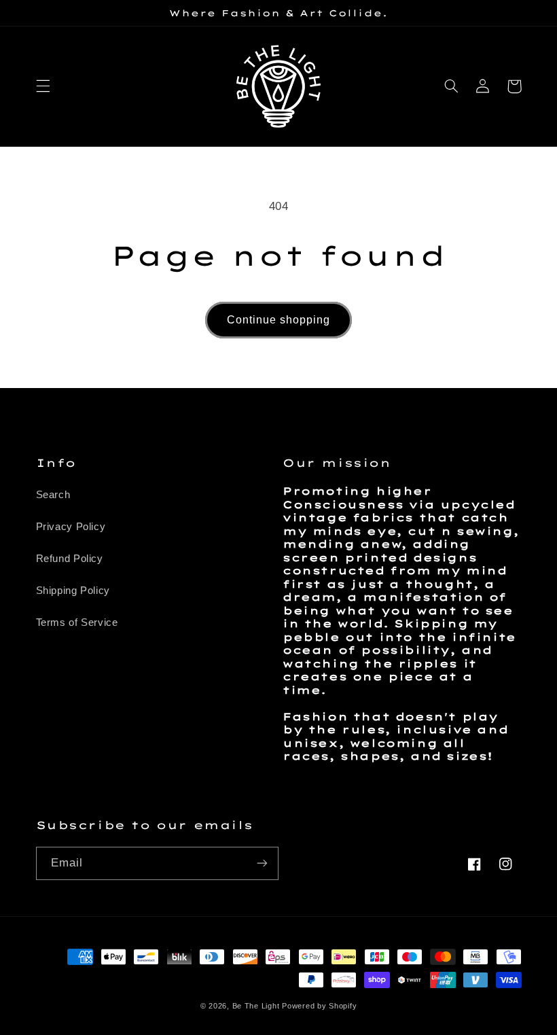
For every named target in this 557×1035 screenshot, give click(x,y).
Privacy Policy (71, 526)
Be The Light (257, 1006)
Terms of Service (77, 622)
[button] (42, 86)
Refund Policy (69, 558)
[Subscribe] (262, 863)
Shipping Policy (73, 590)
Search (53, 494)
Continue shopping (279, 320)
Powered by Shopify (319, 1006)
